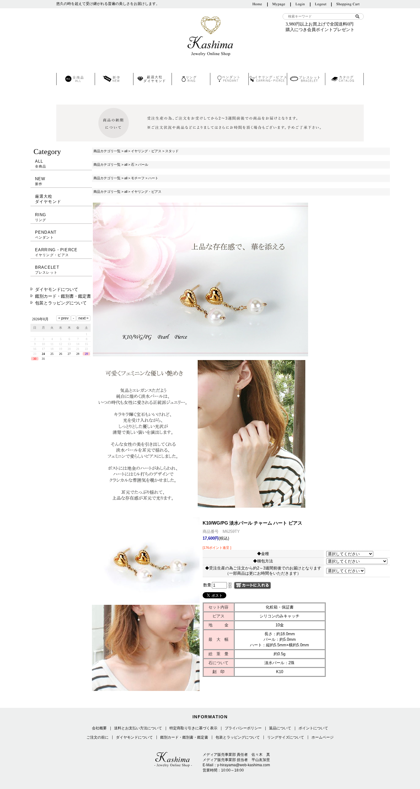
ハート (153, 178)
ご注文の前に (97, 737)
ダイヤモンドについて (56, 289)
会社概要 (99, 728)
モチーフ (138, 178)
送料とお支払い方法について (138, 728)
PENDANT (46, 234)
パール (143, 164)
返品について (280, 728)
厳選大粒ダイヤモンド (48, 199)
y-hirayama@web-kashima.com (243, 765)
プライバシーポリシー (243, 728)
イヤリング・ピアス (146, 151)
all (125, 151)
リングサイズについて (285, 737)
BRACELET (47, 269)
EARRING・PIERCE (56, 252)
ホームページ (322, 737)
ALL (40, 163)
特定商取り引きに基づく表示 (193, 728)
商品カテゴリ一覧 (107, 151)
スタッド (172, 151)
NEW (40, 181)
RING (40, 217)
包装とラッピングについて (61, 302)
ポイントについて (313, 728)
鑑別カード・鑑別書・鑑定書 (63, 296)
